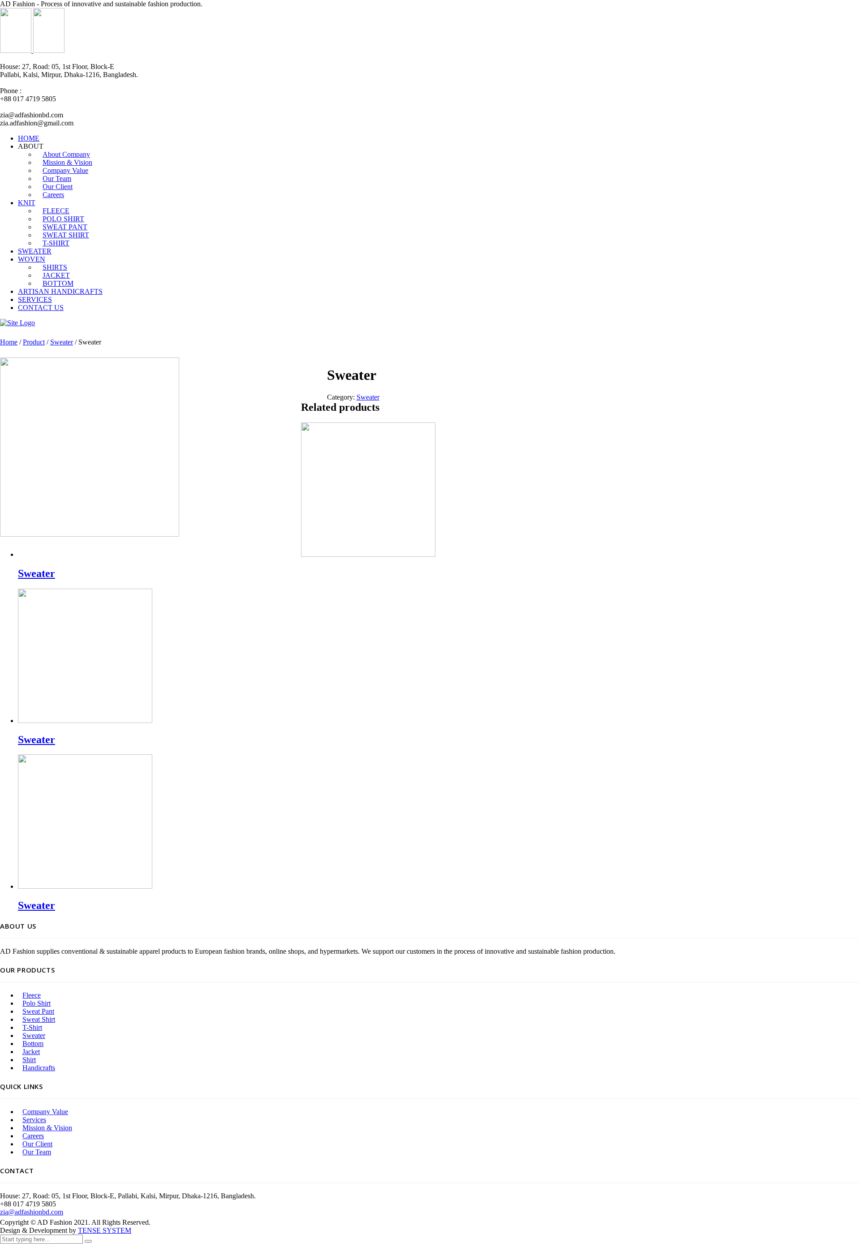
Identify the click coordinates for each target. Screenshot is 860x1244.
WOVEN (31, 259)
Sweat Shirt (38, 1019)
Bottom (32, 1043)
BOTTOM (58, 283)
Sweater (61, 342)
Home (8, 342)
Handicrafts (38, 1068)
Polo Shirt (36, 1003)
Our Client (37, 1144)
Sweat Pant (38, 1011)
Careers (53, 194)
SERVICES (35, 299)
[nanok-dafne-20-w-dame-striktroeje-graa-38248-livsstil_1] (89, 534)
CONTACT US (41, 307)
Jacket (31, 1051)
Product (34, 342)
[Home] (17, 323)
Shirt (29, 1059)
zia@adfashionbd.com (31, 1212)
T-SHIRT (56, 243)
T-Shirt (32, 1027)
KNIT (26, 203)
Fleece (31, 995)
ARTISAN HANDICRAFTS (60, 291)
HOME (28, 138)
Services (34, 1119)
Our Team (36, 1152)
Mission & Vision (47, 1128)
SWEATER (35, 251)
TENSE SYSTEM (104, 1230)
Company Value (45, 1111)
